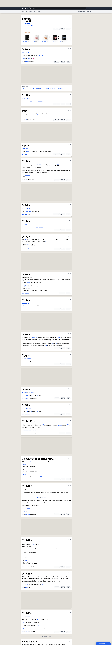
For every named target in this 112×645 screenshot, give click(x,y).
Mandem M (34, 479)
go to (26, 584)
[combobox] (57, 8)
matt (26, 151)
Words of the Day (23, 11)
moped (27, 26)
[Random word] (85, 8)
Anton (24, 464)
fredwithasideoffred (28, 348)
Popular (26, 616)
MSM (23, 408)
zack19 (26, 119)
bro (29, 287)
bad (46, 462)
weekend (41, 55)
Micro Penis (24, 52)
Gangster (29, 98)
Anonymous (27, 28)
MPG (23, 61)
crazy (28, 361)
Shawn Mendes (35, 176)
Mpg (22, 364)
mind (31, 462)
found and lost (27, 248)
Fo (39, 227)
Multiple (23, 208)
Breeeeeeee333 (27, 364)
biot (26, 175)
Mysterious (24, 148)
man (25, 285)
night (56, 343)
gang (28, 303)
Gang (28, 52)
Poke (26, 408)
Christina (37, 625)
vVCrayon (27, 631)
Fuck (25, 511)
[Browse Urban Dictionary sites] (24, 8)
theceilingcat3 (27, 398)
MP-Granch (60, 88)
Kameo (29, 211)
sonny (23, 279)
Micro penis (24, 303)
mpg (23, 28)
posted (28, 175)
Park (26, 98)
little (59, 337)
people (38, 497)
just (31, 395)
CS (28, 508)
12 (31, 116)
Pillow (33, 337)
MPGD (37, 88)
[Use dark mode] (90, 8)
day (68, 424)
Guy (35, 337)
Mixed (23, 358)
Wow (24, 58)
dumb (42, 497)
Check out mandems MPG (50, 88)
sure (41, 227)
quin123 (26, 566)
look (27, 411)
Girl (29, 616)
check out (29, 151)
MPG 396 (32, 88)
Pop (37, 164)
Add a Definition (81, 11)
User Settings (89, 11)
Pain (26, 240)
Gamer (29, 408)
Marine (23, 98)
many (31, 101)
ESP (24, 555)
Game (28, 489)
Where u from (26, 430)
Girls (40, 164)
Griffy (26, 224)
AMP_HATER (27, 293)
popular (26, 358)
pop (58, 164)
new (37, 395)
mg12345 (26, 104)
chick (37, 619)
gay (28, 281)
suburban (27, 116)
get (38, 114)
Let (23, 584)
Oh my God (26, 395)
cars (44, 462)
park (39, 101)
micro (29, 58)
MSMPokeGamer (31, 392)
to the (36, 306)
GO (29, 508)
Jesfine (26, 214)
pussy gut (29, 148)
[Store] (88, 8)
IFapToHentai (27, 514)
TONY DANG (28, 433)
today (41, 101)
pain (53, 240)
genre (29, 358)
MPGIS (41, 88)
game (30, 208)
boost (27, 211)
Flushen (26, 308)
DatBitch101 (27, 61)
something (31, 114)
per (25, 23)
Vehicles (38, 11)
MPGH (27, 88)
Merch (69, 28)
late (52, 343)
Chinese (60, 425)
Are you (28, 244)
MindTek (26, 587)
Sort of (27, 246)
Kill (26, 559)
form (25, 392)
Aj (23, 622)
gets (30, 26)
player (27, 208)
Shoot (26, 560)
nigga (34, 430)
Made (23, 548)
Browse (30, 11)
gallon (28, 23)
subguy (26, 154)
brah (42, 584)
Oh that (24, 306)
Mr (22, 224)
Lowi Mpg (26, 179)
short (23, 392)
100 (32, 26)
